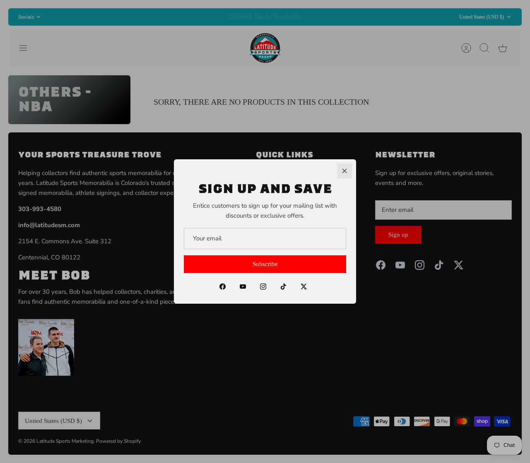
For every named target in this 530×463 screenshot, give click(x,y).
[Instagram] (263, 286)
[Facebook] (222, 286)
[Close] (344, 170)
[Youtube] (243, 286)
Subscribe (265, 264)
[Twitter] (304, 286)
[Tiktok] (283, 286)
